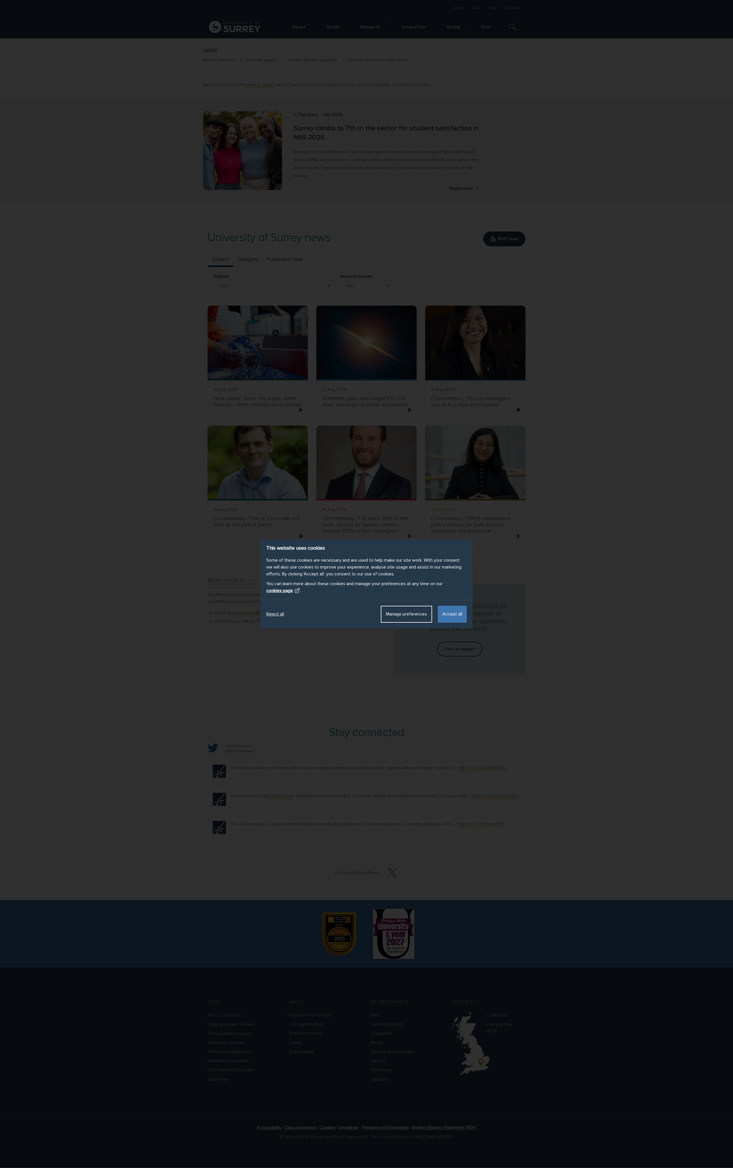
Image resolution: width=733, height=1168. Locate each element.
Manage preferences (406, 614)
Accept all (452, 614)
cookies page (279, 590)
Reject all (275, 614)
